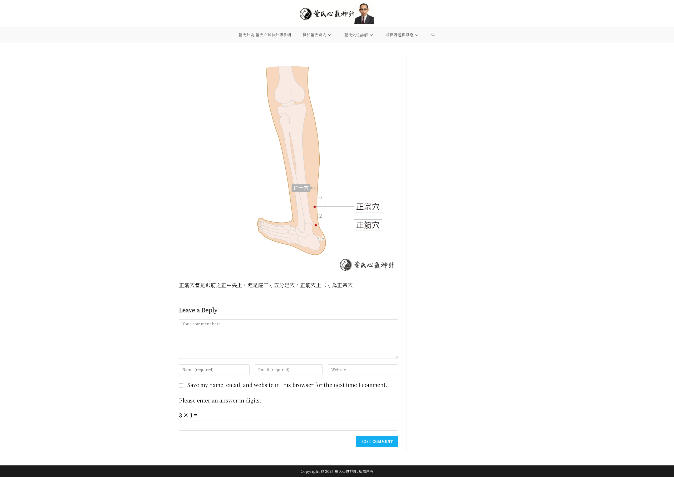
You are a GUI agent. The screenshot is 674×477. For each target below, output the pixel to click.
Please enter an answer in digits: (220, 400)
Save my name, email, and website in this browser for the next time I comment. (287, 385)
